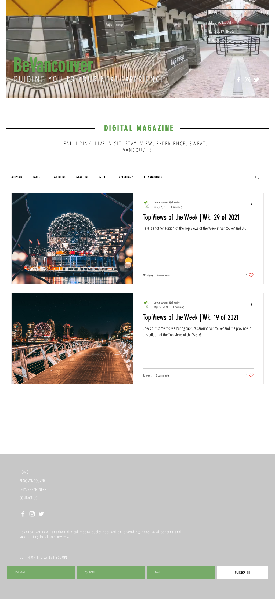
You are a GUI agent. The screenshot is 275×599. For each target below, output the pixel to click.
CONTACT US (217, 40)
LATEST (37, 177)
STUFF (103, 177)
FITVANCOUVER (153, 177)
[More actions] (253, 204)
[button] (256, 177)
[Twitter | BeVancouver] (256, 79)
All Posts (16, 177)
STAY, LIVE (82, 177)
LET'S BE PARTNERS (221, 31)
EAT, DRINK (59, 177)
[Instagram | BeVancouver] (247, 79)
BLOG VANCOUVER (221, 22)
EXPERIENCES (125, 177)
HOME (213, 13)
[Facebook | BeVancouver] (238, 79)
